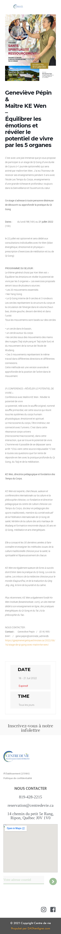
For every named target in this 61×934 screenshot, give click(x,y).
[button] (55, 6)
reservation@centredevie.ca (31, 805)
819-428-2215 (30, 797)
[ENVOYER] (53, 881)
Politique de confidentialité (17, 778)
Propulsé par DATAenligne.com (30, 928)
